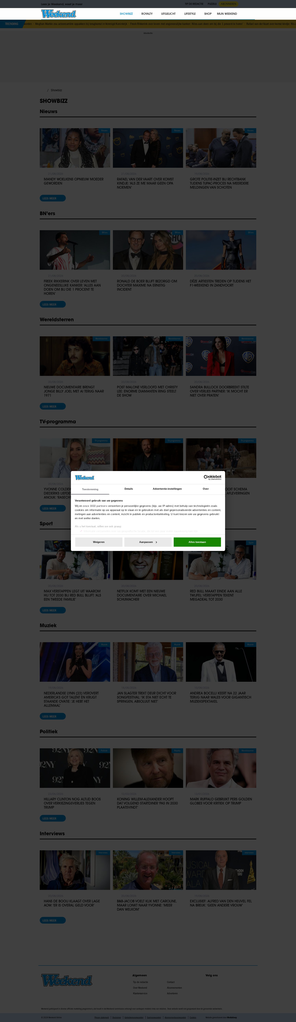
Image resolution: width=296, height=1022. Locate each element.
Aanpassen (146, 542)
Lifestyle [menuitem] (190, 13)
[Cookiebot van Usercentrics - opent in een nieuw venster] (206, 477)
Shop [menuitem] (208, 13)
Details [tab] (129, 488)
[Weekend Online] (58, 13)
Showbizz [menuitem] (126, 13)
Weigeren (98, 542)
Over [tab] (206, 488)
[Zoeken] (252, 14)
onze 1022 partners (95, 505)
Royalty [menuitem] (146, 13)
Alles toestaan (197, 542)
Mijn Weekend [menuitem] (227, 13)
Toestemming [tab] (90, 489)
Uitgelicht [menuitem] (168, 13)
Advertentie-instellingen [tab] (167, 488)
